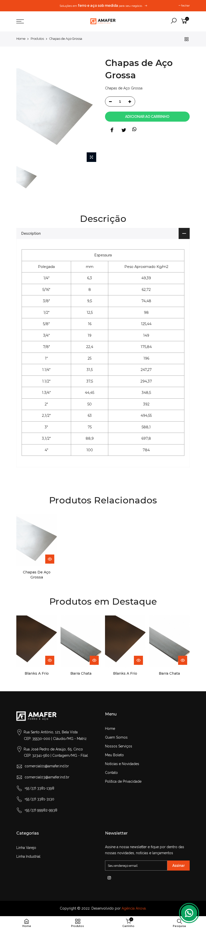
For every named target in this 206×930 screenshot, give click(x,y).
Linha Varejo (26, 848)
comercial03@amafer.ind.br (47, 777)
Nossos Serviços (118, 746)
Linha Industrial (28, 856)
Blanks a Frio (37, 673)
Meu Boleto (114, 755)
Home (20, 39)
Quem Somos (116, 737)
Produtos (37, 39)
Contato (111, 773)
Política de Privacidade (123, 781)
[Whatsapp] (189, 913)
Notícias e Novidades (122, 764)
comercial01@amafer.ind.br (47, 766)
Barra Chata (80, 673)
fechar (185, 5)
